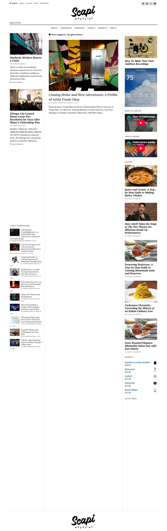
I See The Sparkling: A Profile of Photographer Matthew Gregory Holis (30, 307)
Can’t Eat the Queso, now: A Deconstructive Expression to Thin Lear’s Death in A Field (31, 247)
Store (36, 3)
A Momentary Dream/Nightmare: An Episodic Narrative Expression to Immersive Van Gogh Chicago (25, 234)
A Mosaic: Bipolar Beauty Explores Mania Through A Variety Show (31, 342)
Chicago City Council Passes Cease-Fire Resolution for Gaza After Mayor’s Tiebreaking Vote (25, 118)
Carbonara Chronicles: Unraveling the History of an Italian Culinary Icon (139, 308)
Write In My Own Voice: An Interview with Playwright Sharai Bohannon (31, 284)
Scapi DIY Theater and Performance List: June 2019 (30, 332)
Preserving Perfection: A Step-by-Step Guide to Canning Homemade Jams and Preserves (140, 269)
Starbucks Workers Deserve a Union (26, 59)
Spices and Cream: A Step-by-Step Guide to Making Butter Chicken (140, 192)
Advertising (44, 3)
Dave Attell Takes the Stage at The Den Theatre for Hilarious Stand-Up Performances (141, 228)
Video (112, 28)
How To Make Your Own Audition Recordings (139, 62)
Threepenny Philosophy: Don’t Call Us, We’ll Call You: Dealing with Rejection (31, 319)
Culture (90, 28)
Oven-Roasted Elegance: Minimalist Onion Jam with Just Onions (140, 345)
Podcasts (102, 28)
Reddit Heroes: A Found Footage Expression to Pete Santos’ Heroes (30, 271)
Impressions (65, 28)
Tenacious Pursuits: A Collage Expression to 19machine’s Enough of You (31, 259)
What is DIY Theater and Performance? (30, 295)
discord (29, 3)
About (22, 3)
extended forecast (141, 102)
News (53, 28)
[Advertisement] (26, 185)
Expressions (79, 28)
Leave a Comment (17, 82)
